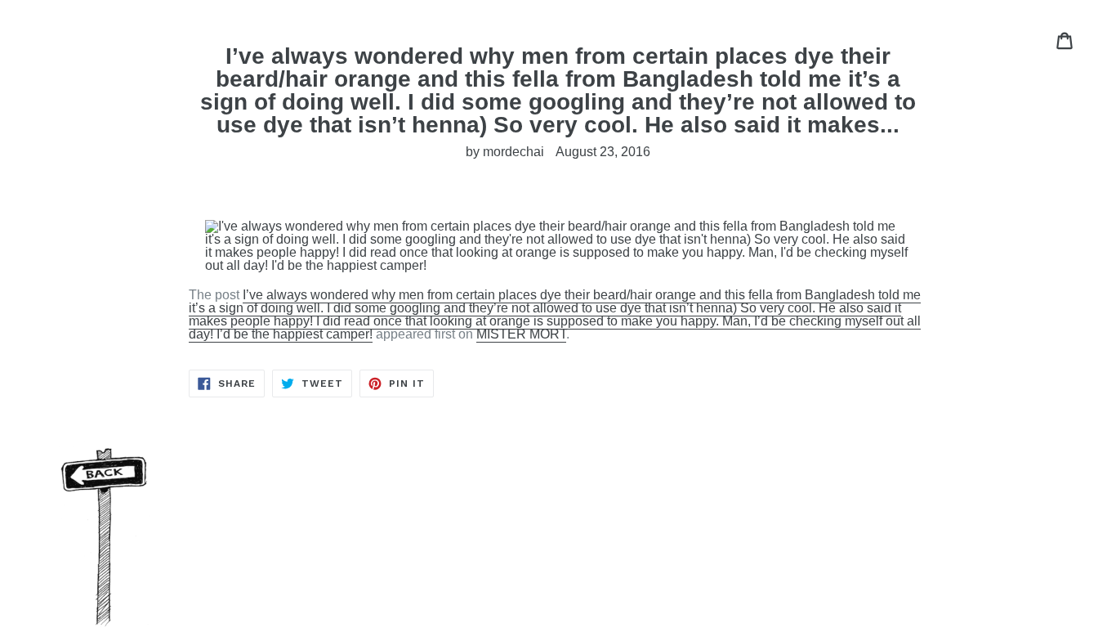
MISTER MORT (521, 334)
